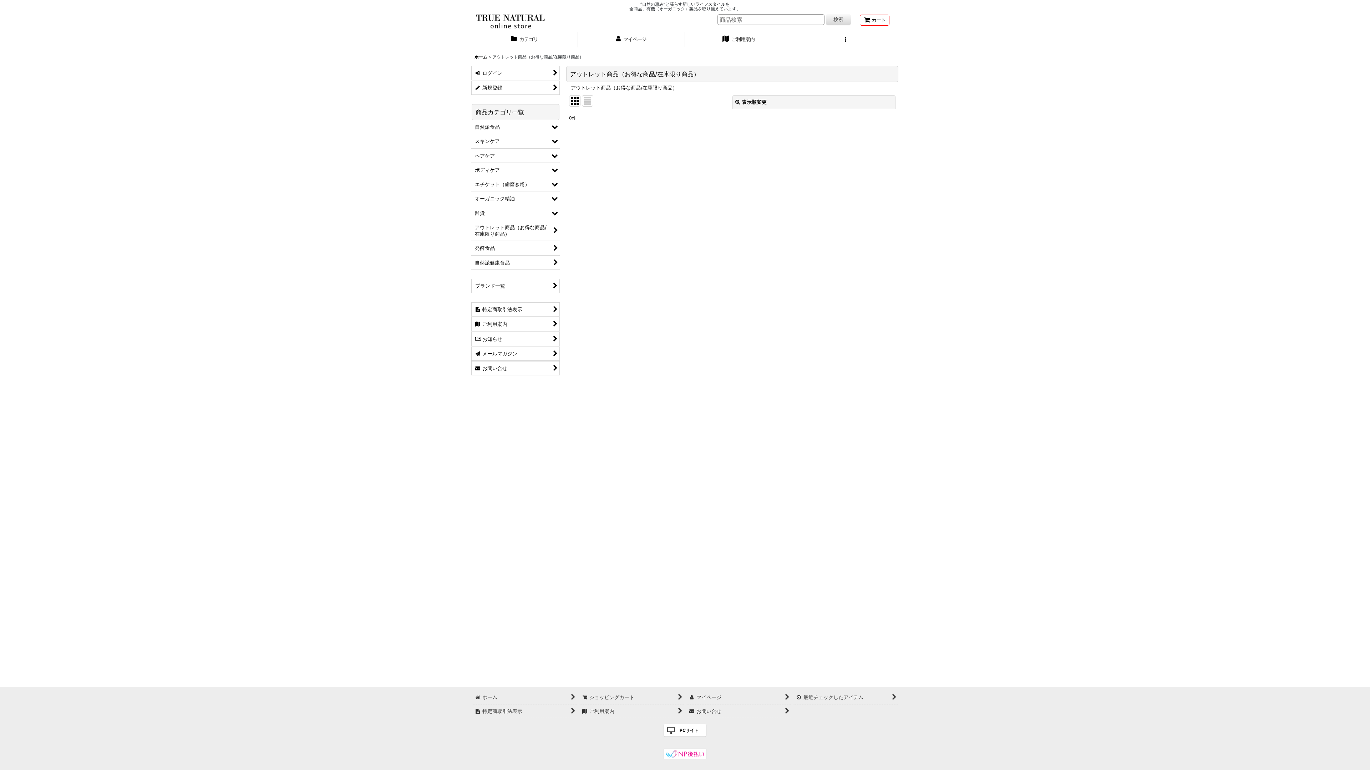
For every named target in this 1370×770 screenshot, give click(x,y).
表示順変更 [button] (754, 102)
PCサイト (689, 730)
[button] (845, 40)
